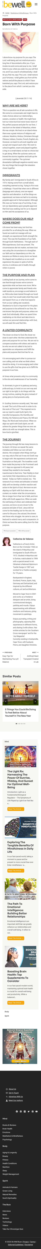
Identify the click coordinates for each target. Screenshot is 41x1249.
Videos (5, 1225)
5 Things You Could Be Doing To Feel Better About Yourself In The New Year (20, 712)
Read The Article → (16, 809)
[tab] (16, 723)
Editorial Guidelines (16, 1244)
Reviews (6, 1218)
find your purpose (9, 531)
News (5, 1214)
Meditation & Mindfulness (12, 19)
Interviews (7, 1211)
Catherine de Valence (11, 29)
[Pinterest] (32, 1111)
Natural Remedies (10, 1194)
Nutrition (6, 1167)
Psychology (7, 1139)
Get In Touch (14, 1093)
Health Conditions (10, 1163)
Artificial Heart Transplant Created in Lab (30, 657)
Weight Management (11, 1174)
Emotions (6, 1132)
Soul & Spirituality (9, 1198)
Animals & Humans (10, 1187)
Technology (7, 1222)
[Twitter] (29, 1111)
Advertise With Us (16, 1096)
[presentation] (20, 693)
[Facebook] (17, 1111)
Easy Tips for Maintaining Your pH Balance (11, 657)
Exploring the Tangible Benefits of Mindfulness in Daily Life (20, 847)
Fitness (5, 1159)
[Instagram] (25, 1111)
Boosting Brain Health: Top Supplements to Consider (17, 976)
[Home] (3, 13)
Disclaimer (29, 1244)
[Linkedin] (21, 1111)
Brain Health (7, 1128)
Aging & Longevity (10, 1152)
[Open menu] (36, 4)
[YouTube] (36, 1111)
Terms (32, 1241)
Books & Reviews (9, 1125)
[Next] (35, 701)
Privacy (26, 1241)
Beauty (5, 1156)
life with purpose (24, 531)
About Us (12, 1089)
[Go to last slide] (6, 701)
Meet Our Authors (16, 1100)
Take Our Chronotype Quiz (13, 1229)
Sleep (5, 1170)
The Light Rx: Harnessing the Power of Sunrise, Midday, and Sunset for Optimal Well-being (20, 779)
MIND (25, 19)
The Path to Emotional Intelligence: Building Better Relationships (17, 910)
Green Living (7, 1191)
